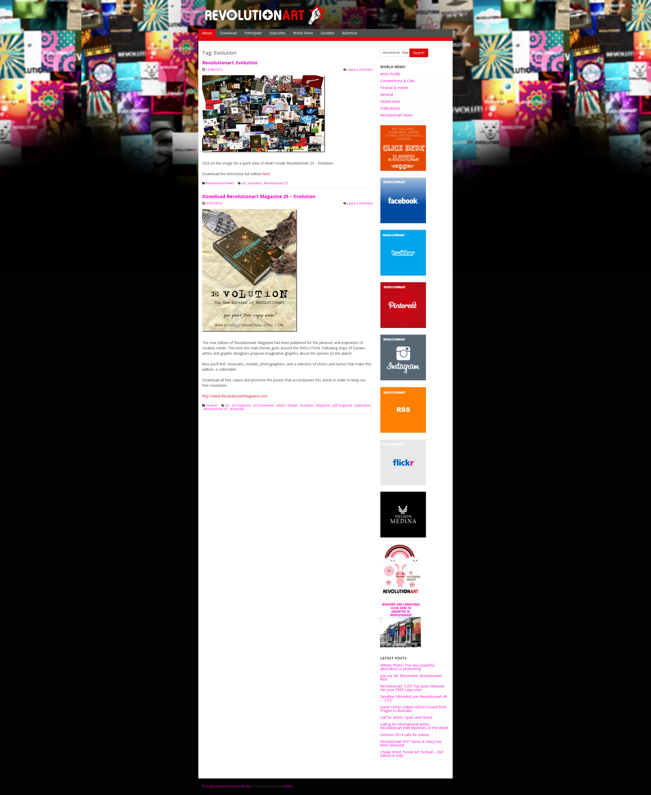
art (244, 183)
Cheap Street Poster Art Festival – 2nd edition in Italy (411, 753)
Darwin (293, 405)
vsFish (287, 786)
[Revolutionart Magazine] (265, 23)
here (266, 173)
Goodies (327, 33)
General (211, 405)
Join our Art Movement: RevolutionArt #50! (411, 677)
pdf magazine (342, 405)
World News (303, 33)
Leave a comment (360, 69)
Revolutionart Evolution (229, 62)
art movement (263, 405)
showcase (237, 409)
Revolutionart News (220, 183)
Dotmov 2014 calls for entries (404, 734)
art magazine (241, 405)
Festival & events (394, 87)
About (207, 33)
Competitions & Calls (397, 80)
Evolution (255, 183)
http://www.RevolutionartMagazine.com (235, 396)
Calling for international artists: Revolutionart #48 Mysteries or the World (414, 726)
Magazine (323, 405)
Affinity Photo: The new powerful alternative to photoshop (407, 667)
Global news (390, 101)
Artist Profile (390, 73)
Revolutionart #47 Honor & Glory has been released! (410, 743)
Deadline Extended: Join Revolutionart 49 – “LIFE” (413, 698)
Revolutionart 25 (276, 183)
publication (363, 405)
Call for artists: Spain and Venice (406, 717)
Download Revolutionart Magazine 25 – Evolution (258, 196)
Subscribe (277, 33)
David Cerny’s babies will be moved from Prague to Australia (413, 708)
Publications (390, 108)
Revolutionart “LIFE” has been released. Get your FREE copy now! (412, 688)
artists (280, 405)
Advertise (349, 33)
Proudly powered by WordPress (226, 786)
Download (228, 33)
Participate (253, 33)
